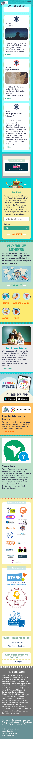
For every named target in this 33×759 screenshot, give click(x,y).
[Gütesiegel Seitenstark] (16, 579)
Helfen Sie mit (9, 724)
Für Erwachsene (26, 722)
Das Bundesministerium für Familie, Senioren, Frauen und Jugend (15, 679)
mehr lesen (8, 369)
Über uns (26, 720)
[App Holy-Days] (16, 387)
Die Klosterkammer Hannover (13, 696)
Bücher (6, 318)
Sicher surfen (21, 724)
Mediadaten (13, 722)
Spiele (6, 303)
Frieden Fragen (9, 466)
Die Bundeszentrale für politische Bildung (14, 692)
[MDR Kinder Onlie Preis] (16, 619)
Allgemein (16, 19)
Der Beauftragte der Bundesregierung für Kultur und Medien (16, 683)
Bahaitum (16, 63)
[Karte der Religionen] (16, 274)
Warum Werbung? (16, 160)
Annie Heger (16, 662)
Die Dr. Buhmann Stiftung (18, 694)
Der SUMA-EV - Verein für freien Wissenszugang (16, 710)
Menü (29, 2)
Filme (16, 318)
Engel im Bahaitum (12, 70)
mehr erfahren (9, 431)
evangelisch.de (7, 731)
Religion (7, 224)
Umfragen (16, 303)
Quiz (26, 303)
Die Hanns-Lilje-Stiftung (17, 688)
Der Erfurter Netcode (10, 713)
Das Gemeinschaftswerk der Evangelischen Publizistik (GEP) (13, 676)
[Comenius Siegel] (16, 598)
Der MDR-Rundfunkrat (10, 709)
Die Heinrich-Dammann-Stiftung (16, 689)
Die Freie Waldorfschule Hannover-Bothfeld (14, 706)
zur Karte (16, 285)
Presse (4, 722)
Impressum (6, 720)
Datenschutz (16, 720)
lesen (9, 54)
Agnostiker (9, 26)
